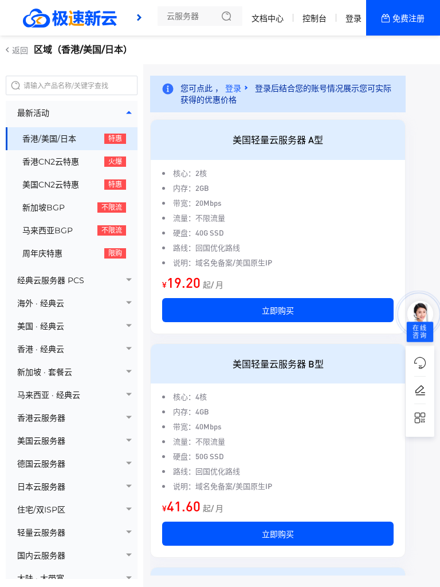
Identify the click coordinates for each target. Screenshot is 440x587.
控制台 (314, 18)
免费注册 (408, 18)
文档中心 (268, 18)
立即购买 (278, 310)
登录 (353, 18)
